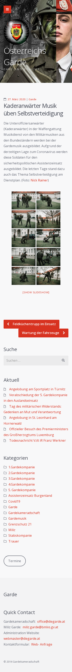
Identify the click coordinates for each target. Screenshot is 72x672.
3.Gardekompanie (21, 478)
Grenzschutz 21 (20, 524)
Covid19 (14, 501)
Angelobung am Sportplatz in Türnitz (37, 389)
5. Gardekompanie (22, 490)
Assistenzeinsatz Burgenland (30, 495)
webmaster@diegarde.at (22, 638)
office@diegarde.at (51, 621)
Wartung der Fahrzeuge (41, 333)
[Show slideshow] (36, 292)
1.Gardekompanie (21, 467)
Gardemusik (17, 518)
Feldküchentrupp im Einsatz (34, 324)
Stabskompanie (20, 535)
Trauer (13, 541)
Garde (32, 99)
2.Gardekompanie (21, 473)
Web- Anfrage (41, 644)
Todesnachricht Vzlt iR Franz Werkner (37, 440)
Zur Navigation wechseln (7, 9)
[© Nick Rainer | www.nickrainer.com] (24, 200)
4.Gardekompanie (21, 484)
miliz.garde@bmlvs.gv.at (40, 627)
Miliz (11, 530)
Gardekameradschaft (24, 513)
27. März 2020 (17, 99)
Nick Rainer (39, 180)
